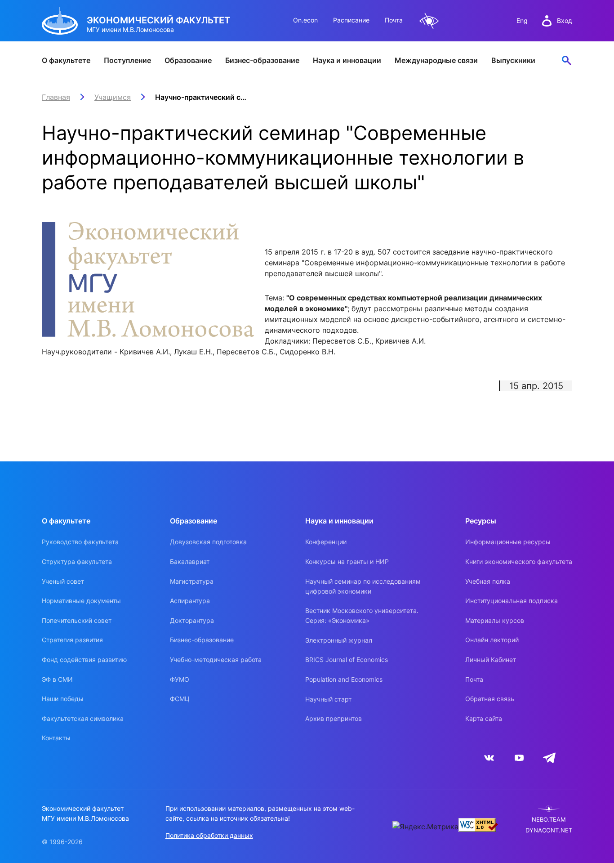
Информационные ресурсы (508, 542)
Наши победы (63, 698)
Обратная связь (489, 698)
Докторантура (192, 620)
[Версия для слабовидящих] (429, 21)
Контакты (56, 738)
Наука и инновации (347, 60)
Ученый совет (63, 581)
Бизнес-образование (262, 60)
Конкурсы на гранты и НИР (347, 561)
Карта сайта (483, 718)
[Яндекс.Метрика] (425, 826)
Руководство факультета (80, 542)
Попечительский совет (76, 620)
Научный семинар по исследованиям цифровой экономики (363, 586)
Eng (522, 20)
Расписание (351, 20)
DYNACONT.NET (548, 830)
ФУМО (179, 679)
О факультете (66, 60)
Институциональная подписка (511, 600)
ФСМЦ (180, 698)
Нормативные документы (81, 600)
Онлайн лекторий (492, 640)
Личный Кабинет (490, 659)
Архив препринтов (333, 718)
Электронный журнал (338, 640)
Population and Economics (344, 679)
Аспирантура (190, 600)
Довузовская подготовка (208, 542)
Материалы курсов (494, 620)
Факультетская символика (83, 718)
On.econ (305, 20)
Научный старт (328, 699)
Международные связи (436, 60)
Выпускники (513, 60)
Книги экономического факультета (518, 561)
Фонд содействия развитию (84, 659)
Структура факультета (77, 561)
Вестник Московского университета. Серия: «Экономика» (361, 615)
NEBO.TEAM (549, 819)
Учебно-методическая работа (216, 659)
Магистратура (192, 581)
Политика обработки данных (209, 835)
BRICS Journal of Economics (346, 659)
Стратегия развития (72, 640)
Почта (394, 20)
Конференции (326, 542)
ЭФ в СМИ (57, 679)
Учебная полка (487, 581)
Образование (188, 60)
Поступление (127, 60)
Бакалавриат (189, 561)
